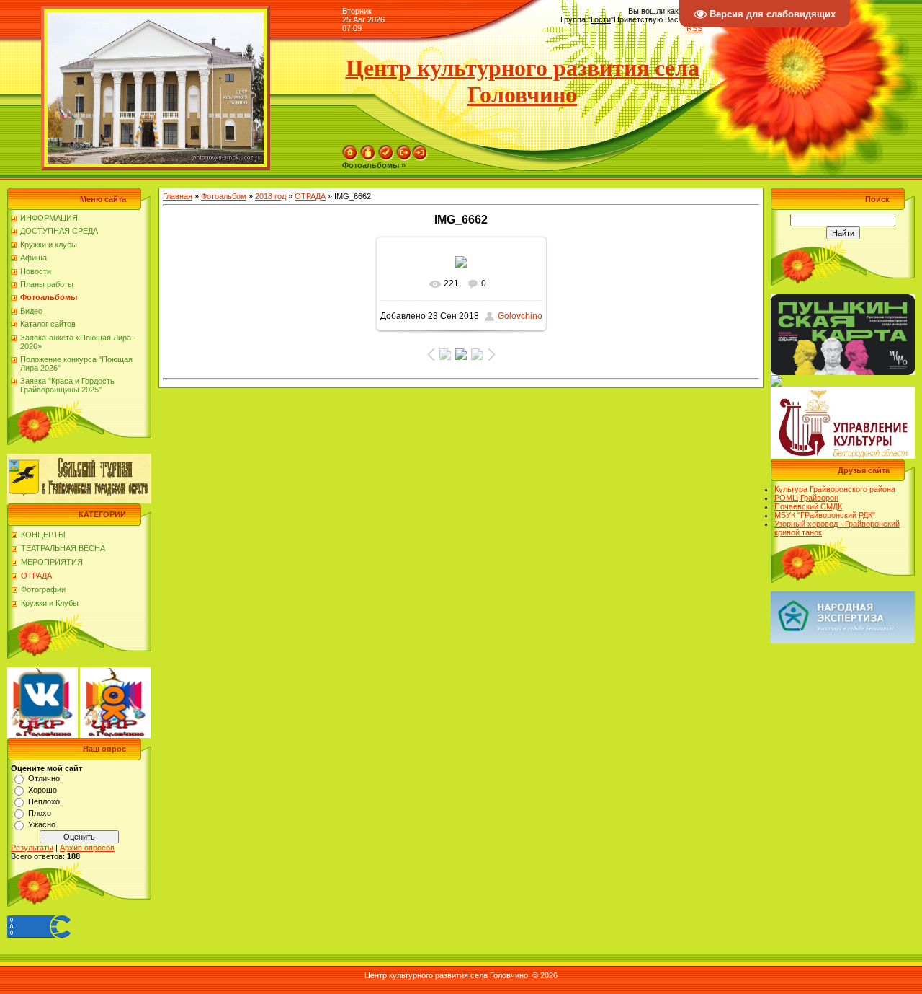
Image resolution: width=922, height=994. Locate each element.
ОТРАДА (36, 575)
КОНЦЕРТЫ (43, 534)
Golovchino (520, 316)
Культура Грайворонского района (834, 489)
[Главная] (350, 149)
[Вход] (420, 149)
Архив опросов (87, 847)
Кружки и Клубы (50, 603)
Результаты (32, 847)
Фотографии (43, 589)
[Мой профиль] (368, 149)
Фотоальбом (223, 196)
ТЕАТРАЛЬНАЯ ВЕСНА (63, 548)
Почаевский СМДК (808, 506)
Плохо (39, 813)
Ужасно (41, 824)
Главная (177, 196)
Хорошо (42, 790)
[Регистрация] (386, 149)
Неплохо (44, 801)
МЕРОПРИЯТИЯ (52, 562)
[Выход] (404, 149)
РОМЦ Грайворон (806, 497)
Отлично (44, 778)
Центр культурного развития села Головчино (522, 81)
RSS (694, 28)
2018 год (270, 196)
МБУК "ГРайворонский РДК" (824, 515)
